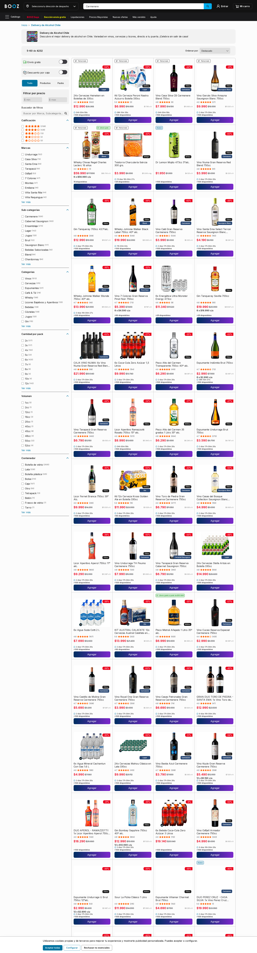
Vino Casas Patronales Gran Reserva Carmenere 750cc (171, 698)
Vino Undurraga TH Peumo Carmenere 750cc (130, 565)
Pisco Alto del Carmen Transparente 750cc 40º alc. (172, 364)
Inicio (24, 25)
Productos (45, 83)
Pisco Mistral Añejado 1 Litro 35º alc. (174, 631)
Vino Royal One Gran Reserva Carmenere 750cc (131, 698)
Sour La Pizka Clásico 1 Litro (131, 897)
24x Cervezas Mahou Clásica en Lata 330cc (133, 765)
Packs (61, 83)
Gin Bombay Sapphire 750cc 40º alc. (131, 832)
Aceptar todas (52, 947)
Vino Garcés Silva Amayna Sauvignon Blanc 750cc (212, 97)
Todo (29, 83)
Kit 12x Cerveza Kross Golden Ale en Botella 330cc (131, 498)
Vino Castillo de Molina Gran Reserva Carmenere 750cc (90, 698)
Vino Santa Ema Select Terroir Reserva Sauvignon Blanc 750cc (214, 231)
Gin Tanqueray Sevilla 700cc (213, 295)
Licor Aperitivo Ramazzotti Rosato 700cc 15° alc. (129, 431)
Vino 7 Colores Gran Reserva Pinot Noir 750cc (131, 297)
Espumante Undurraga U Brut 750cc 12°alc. (91, 899)
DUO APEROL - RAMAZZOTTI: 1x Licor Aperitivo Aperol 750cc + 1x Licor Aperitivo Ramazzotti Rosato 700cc (91, 832)
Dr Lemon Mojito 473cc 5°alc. (172, 162)
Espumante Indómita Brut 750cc (215, 362)
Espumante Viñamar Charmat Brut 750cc (172, 899)
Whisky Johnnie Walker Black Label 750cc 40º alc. (131, 231)
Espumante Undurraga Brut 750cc (212, 431)
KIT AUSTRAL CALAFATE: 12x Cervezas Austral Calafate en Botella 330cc (132, 631)
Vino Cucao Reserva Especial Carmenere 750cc (213, 631)
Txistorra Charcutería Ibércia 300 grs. (131, 164)
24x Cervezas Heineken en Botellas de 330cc (89, 97)
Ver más (26, 202)
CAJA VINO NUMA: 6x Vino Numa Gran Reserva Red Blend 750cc (91, 364)
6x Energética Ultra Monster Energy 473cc (172, 297)
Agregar (92, 119)
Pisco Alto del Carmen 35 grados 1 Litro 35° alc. (170, 431)
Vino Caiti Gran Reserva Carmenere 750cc (169, 231)
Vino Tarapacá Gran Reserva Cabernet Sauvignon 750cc (172, 565)
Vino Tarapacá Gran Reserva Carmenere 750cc (90, 431)
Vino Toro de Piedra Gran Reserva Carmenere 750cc (171, 498)
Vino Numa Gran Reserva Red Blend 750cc (214, 164)
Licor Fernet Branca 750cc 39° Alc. (91, 498)
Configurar (72, 947)
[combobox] (215, 51)
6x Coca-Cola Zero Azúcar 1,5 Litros (132, 364)
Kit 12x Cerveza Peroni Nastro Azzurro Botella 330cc (132, 97)
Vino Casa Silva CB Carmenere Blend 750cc (173, 97)
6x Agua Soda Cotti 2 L (87, 629)
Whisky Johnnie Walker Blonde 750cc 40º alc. (91, 297)
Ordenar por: (191, 50)
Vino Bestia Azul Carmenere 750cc (171, 765)
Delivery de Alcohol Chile (46, 25)
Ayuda (153, 17)
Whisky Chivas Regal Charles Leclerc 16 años (90, 164)
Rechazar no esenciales (97, 947)
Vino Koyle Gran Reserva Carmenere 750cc (211, 765)
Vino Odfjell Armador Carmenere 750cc (208, 832)
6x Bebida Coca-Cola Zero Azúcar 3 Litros (170, 832)
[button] (147, 6)
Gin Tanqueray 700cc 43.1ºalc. (91, 229)
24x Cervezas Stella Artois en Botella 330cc (213, 565)
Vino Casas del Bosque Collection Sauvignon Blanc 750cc (212, 498)
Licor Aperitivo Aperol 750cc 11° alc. (92, 565)
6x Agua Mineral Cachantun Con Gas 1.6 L (89, 765)
